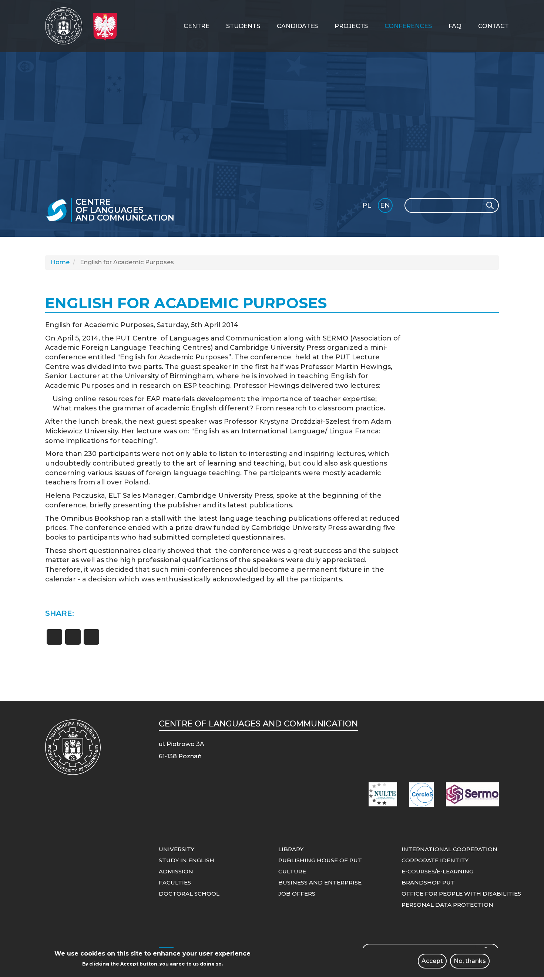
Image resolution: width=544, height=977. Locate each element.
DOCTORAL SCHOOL (189, 893)
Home (60, 262)
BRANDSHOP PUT (428, 882)
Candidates (297, 26)
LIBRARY (290, 849)
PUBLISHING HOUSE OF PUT (320, 860)
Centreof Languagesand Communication (124, 210)
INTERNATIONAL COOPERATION (449, 849)
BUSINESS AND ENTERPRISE (320, 882)
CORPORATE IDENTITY (435, 860)
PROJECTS (351, 26)
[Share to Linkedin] (91, 637)
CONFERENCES (408, 26)
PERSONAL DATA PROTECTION (447, 904)
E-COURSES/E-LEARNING (437, 871)
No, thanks (470, 960)
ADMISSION (176, 871)
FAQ (455, 26)
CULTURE (292, 871)
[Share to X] (73, 637)
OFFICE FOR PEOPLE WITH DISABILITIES (461, 893)
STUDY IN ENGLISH (186, 860)
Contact (493, 26)
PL (366, 205)
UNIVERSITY (176, 849)
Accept (432, 960)
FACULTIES (175, 882)
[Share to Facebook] (54, 637)
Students (243, 26)
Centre (196, 26)
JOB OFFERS (296, 893)
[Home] (66, 25)
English (386, 206)
